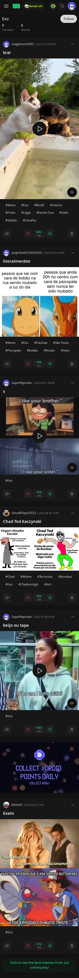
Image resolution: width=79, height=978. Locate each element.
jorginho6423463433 (27, 253)
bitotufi (17, 805)
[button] (62, 6)
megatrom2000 (22, 44)
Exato (8, 813)
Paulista (41, 343)
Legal (27, 212)
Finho (11, 212)
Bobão (33, 350)
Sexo (66, 350)
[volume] (72, 192)
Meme (26, 576)
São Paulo (62, 343)
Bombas (66, 576)
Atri (48, 584)
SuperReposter (22, 383)
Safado (12, 220)
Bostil (40, 205)
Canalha (30, 220)
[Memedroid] (16, 6)
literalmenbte (16, 261)
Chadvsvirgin (29, 584)
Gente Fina (45, 212)
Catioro (57, 205)
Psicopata (14, 350)
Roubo (50, 350)
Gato (64, 212)
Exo (25, 205)
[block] (72, 44)
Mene (11, 205)
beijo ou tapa (16, 625)
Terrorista (45, 576)
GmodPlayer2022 (24, 513)
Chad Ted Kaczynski (22, 521)
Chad (11, 576)
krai (7, 52)
